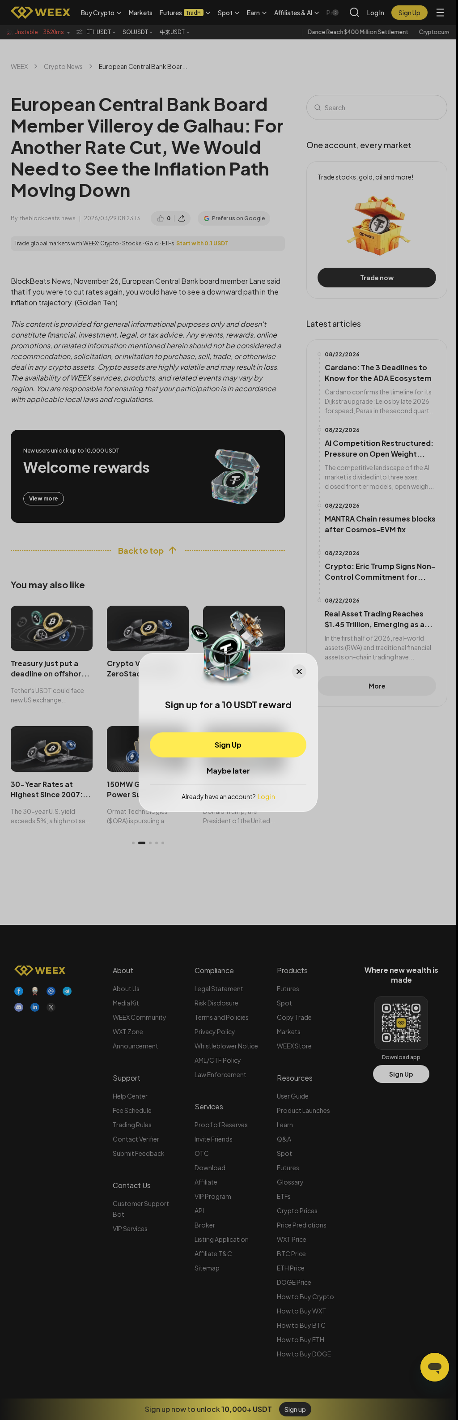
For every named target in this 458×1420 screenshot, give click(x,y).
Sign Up (228, 744)
